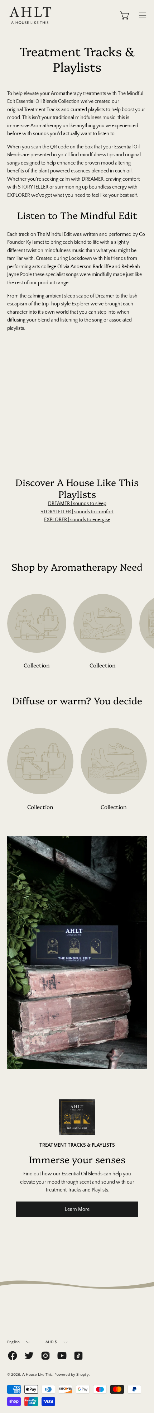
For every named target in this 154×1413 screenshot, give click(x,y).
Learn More (77, 1209)
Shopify (82, 1374)
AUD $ (51, 1342)
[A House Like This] (30, 15)
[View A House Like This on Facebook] (12, 1355)
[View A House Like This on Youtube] (62, 1355)
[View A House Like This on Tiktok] (78, 1355)
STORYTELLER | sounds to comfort (77, 512)
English (13, 1342)
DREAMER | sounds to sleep (77, 503)
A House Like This (37, 1374)
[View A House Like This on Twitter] (29, 1355)
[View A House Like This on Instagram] (45, 1355)
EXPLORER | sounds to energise (77, 520)
